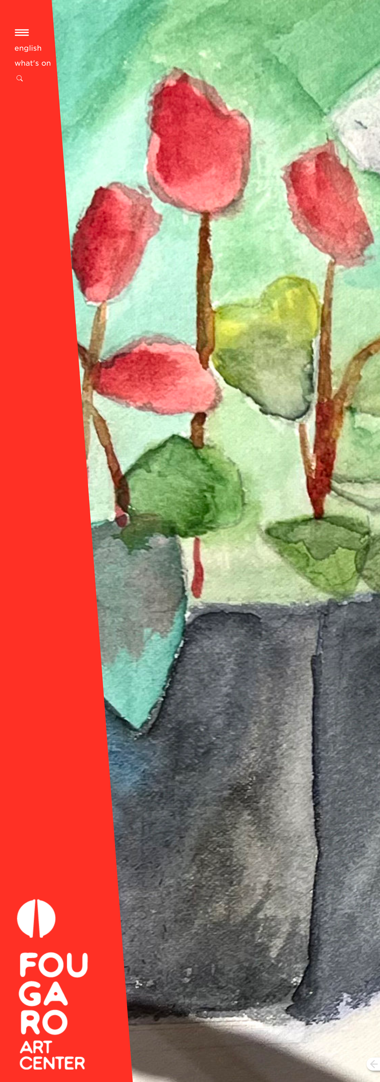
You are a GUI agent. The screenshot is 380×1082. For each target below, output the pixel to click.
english (28, 48)
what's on (32, 63)
